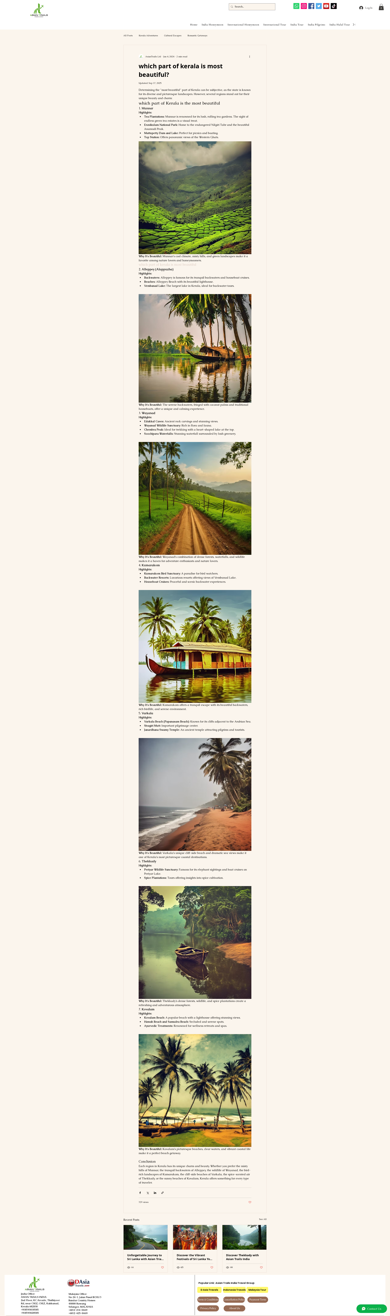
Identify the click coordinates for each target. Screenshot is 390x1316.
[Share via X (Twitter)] (147, 1192)
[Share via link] (162, 1192)
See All (263, 1219)
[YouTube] (326, 6)
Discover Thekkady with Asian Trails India (242, 1257)
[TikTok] (334, 6)
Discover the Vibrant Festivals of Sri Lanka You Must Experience (194, 1257)
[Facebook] (311, 6)
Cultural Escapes (172, 35)
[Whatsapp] (296, 6)
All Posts (128, 35)
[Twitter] (319, 6)
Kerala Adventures (148, 35)
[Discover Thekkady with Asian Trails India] (244, 1237)
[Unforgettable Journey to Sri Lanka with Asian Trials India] (146, 1237)
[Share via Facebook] (140, 1192)
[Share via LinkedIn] (155, 1192)
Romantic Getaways (197, 35)
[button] (381, 7)
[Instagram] (304, 6)
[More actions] (249, 56)
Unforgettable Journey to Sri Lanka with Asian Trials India (145, 1257)
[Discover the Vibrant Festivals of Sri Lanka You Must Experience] (195, 1237)
